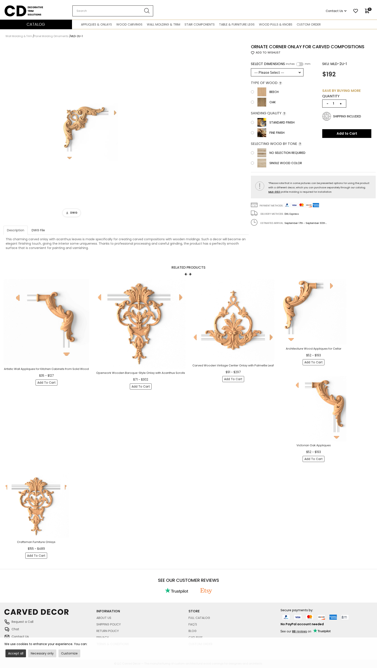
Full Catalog (199, 618)
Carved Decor (15, 7)
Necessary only (42, 653)
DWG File (38, 230)
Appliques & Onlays (96, 24)
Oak (272, 102)
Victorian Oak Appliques (313, 445)
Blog (192, 631)
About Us (103, 618)
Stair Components (200, 24)
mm (307, 63)
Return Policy (107, 631)
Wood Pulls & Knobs (275, 24)
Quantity (330, 96)
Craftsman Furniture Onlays (36, 542)
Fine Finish (276, 133)
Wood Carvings (129, 24)
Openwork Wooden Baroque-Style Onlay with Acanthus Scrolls (140, 373)
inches (290, 63)
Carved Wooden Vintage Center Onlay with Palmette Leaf (233, 365)
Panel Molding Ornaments (51, 36)
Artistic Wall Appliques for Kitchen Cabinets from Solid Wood (46, 369)
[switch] (299, 64)
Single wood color (285, 163)
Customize (69, 653)
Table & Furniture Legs (237, 24)
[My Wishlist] (356, 11)
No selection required (287, 153)
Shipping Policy (108, 624)
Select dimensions (280, 64)
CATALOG (36, 24)
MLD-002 (274, 192)
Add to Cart (347, 133)
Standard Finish (282, 122)
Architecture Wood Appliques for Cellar (313, 349)
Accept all (15, 653)
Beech (274, 92)
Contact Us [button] (334, 11)
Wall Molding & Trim (163, 24)
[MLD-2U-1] (89, 132)
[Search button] (147, 10)
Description (15, 230)
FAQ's (192, 624)
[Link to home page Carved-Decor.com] (50, 614)
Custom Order (309, 24)
